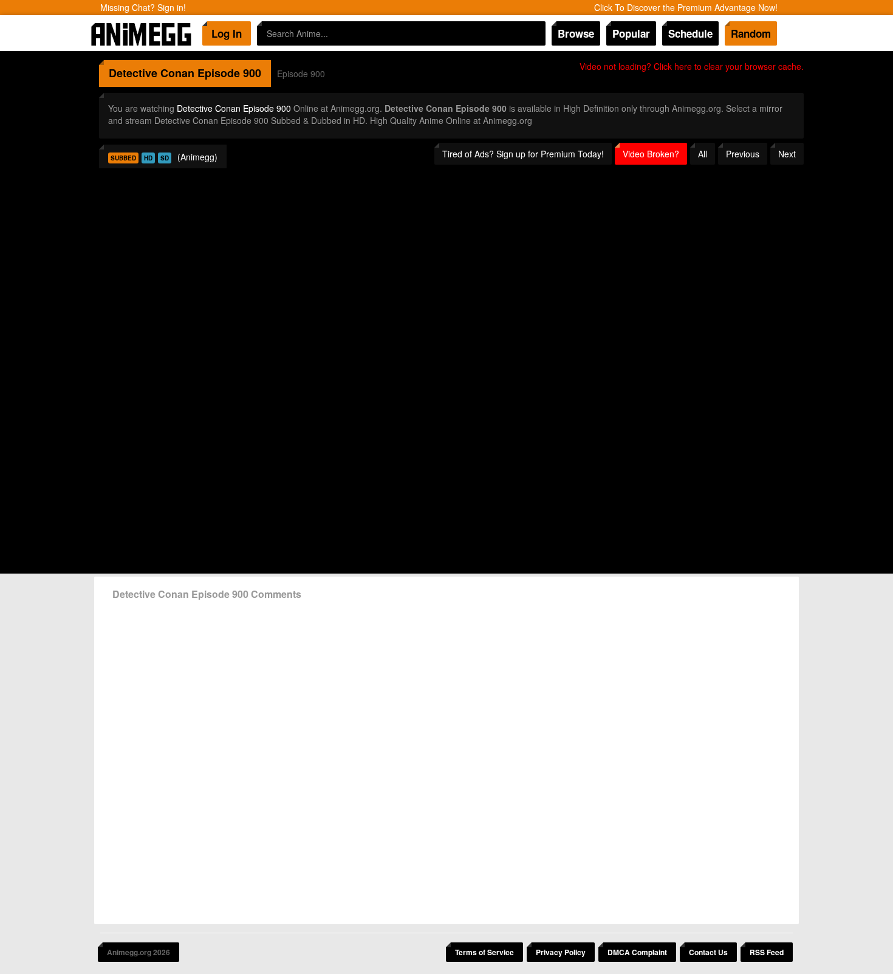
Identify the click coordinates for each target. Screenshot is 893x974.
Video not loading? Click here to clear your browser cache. (692, 66)
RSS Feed (767, 952)
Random (751, 33)
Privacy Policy (561, 952)
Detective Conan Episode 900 (234, 108)
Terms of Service (484, 952)
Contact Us (708, 952)
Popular (631, 33)
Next (787, 154)
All (702, 154)
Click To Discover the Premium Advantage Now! (686, 7)
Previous (742, 154)
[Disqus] (446, 758)
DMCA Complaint (637, 952)
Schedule (690, 33)
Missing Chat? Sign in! (143, 7)
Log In (226, 33)
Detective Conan (151, 73)
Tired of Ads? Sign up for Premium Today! (523, 154)
